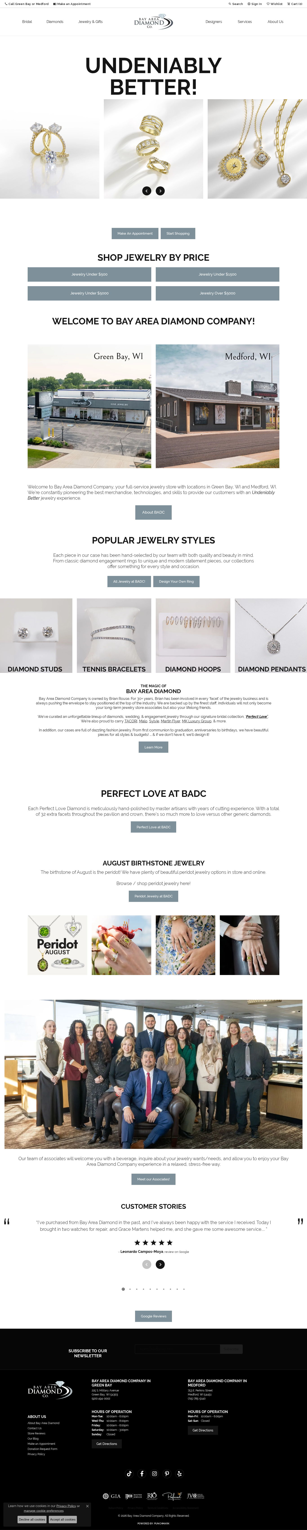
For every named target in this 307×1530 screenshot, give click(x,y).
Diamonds (55, 22)
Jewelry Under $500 (89, 274)
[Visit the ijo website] (133, 1496)
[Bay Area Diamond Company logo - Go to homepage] (154, 22)
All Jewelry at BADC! (129, 581)
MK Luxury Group (196, 721)
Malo (143, 721)
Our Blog (33, 1438)
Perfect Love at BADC (154, 827)
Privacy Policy (36, 1454)
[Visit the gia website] (112, 1496)
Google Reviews (153, 1316)
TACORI (131, 721)
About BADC (153, 512)
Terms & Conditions (157, 1508)
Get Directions (106, 1444)
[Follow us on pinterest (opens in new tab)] (166, 1473)
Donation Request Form (42, 1449)
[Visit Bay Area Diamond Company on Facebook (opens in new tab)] (141, 1473)
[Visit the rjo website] (152, 1496)
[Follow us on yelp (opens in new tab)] (179, 1473)
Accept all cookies (63, 1519)
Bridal (27, 22)
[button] (26, 4)
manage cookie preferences (44, 1510)
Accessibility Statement (186, 1508)
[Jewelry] (57, 945)
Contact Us (35, 1428)
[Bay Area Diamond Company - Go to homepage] (50, 1390)
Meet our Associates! (153, 1179)
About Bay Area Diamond (43, 1423)
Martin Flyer (170, 721)
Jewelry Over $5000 (217, 293)
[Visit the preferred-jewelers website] (172, 1496)
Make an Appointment (41, 1443)
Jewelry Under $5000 (89, 293)
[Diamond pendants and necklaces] (153, 149)
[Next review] (160, 1264)
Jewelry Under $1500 (217, 274)
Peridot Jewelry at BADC (154, 896)
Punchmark (161, 1523)
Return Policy (116, 1508)
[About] (153, 1074)
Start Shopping (178, 233)
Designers (214, 22)
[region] (153, 149)
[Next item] (160, 190)
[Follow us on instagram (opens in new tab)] (154, 1473)
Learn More (153, 747)
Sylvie (154, 721)
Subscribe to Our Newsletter (88, 1353)
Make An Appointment (135, 233)
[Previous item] (146, 190)
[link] (72, 4)
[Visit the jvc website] (195, 1496)
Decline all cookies (32, 1519)
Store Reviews (36, 1433)
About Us (275, 22)
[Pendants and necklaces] (257, 149)
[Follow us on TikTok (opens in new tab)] (129, 1473)
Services (245, 22)
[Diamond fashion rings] (49, 149)
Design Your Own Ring (176, 581)
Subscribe (231, 1349)
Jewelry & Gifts (90, 22)
